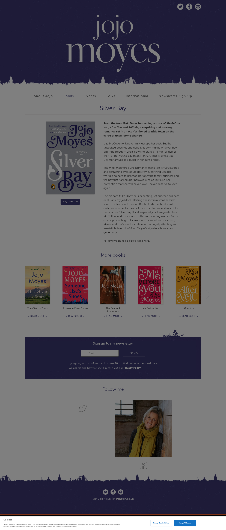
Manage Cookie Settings (161, 523)
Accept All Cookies (185, 523)
